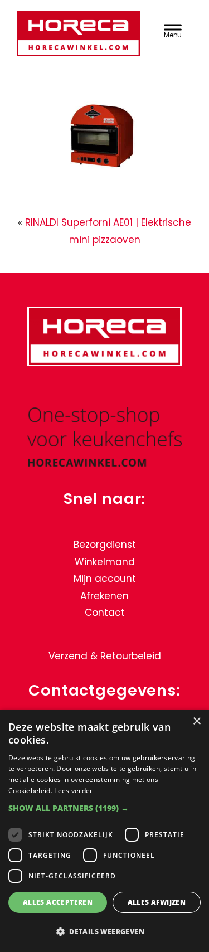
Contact (105, 612)
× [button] (196, 721)
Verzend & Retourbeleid (104, 656)
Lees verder (73, 790)
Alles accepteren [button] (58, 902)
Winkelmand (105, 562)
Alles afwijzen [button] (157, 902)
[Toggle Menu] (173, 29)
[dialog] (104, 831)
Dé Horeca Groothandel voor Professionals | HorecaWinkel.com (78, 35)
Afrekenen (104, 596)
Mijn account (105, 578)
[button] (104, 808)
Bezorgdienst (105, 544)
